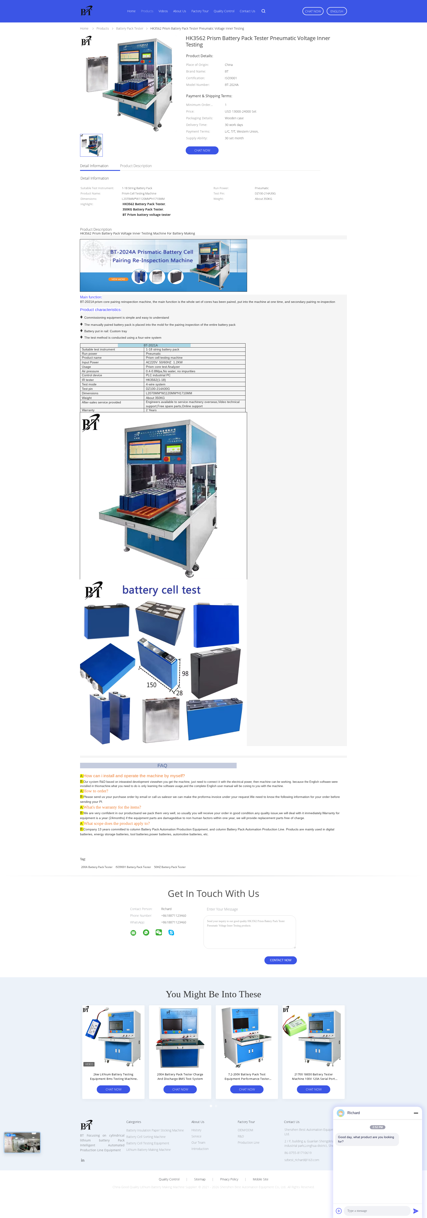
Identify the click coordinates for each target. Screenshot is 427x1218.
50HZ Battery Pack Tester (170, 867)
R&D (241, 1136)
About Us (179, 11)
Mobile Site (260, 1179)
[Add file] (339, 1211)
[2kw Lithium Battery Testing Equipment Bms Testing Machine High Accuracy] (113, 1036)
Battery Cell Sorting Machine (146, 1137)
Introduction (200, 1149)
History (196, 1130)
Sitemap (199, 1179)
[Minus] (416, 1113)
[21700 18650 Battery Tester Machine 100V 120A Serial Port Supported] (313, 1036)
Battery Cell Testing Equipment (147, 1143)
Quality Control (224, 11)
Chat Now (313, 11)
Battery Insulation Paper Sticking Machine (155, 1130)
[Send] (415, 1211)
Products (147, 11)
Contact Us (247, 11)
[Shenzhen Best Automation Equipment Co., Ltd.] (136, 933)
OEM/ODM (245, 1130)
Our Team (198, 1142)
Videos (163, 11)
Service (196, 1136)
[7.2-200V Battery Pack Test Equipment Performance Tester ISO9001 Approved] (247, 1036)
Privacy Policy (229, 1179)
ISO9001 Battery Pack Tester (133, 867)
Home (131, 11)
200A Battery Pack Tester (97, 867)
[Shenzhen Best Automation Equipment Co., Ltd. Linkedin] (82, 1160)
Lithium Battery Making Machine (148, 1149)
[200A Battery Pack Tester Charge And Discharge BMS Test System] (180, 1036)
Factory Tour (200, 11)
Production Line (249, 1142)
